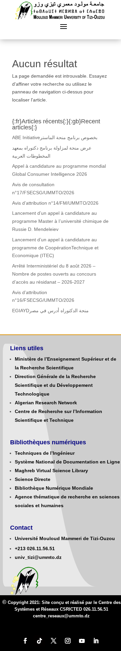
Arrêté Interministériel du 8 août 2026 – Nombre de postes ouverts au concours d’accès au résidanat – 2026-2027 (54, 274)
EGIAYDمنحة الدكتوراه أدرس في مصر (50, 310)
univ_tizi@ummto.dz (38, 557)
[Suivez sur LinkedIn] (96, 641)
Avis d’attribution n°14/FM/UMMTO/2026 (55, 203)
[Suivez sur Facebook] (25, 641)
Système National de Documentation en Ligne (67, 461)
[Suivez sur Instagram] (67, 641)
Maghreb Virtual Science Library (51, 470)
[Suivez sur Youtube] (81, 641)
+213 (20, 548)
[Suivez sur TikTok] (39, 641)
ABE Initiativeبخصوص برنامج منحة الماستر (54, 137)
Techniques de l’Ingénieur (45, 453)
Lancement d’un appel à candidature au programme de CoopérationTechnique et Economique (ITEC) (55, 247)
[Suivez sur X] (53, 641)
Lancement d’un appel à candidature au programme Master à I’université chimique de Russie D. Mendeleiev (60, 221)
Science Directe (32, 479)
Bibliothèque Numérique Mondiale (54, 488)
